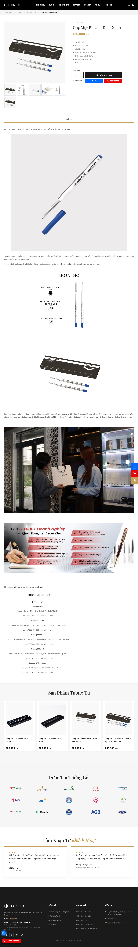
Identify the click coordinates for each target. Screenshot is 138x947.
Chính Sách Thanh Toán (84, 924)
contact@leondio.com (115, 923)
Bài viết (87, 5)
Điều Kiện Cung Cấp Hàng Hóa (58, 912)
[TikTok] (22, 935)
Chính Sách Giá (81, 920)
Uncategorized (30, 12)
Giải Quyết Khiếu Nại (54, 920)
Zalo (134, 468)
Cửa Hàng (18, 12)
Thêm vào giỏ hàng (103, 75)
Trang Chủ (8, 12)
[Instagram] (11, 935)
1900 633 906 (114, 81)
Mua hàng (134, 482)
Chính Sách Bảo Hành (84, 912)
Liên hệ (108, 5)
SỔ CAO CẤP (64, 5)
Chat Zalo (95, 81)
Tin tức (98, 5)
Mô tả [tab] (69, 119)
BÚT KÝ (52, 5)
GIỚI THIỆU (40, 5)
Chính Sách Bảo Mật (83, 916)
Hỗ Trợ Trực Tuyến (53, 916)
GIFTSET (76, 5)
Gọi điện (134, 475)
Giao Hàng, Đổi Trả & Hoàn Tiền (87, 929)
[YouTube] (17, 935)
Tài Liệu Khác (52, 924)
